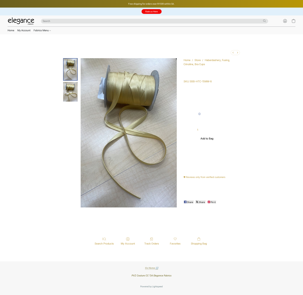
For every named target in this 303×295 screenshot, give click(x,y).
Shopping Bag (199, 243)
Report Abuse (151, 281)
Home (11, 30)
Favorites (175, 243)
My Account (23, 30)
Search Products (104, 243)
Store (197, 60)
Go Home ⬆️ (151, 268)
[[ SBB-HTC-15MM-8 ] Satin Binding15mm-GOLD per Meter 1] (70, 92)
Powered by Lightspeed (151, 286)
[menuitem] (233, 52)
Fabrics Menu (41, 30)
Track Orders (151, 243)
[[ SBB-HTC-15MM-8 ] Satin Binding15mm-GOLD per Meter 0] (70, 69)
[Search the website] (264, 21)
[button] (152, 11)
